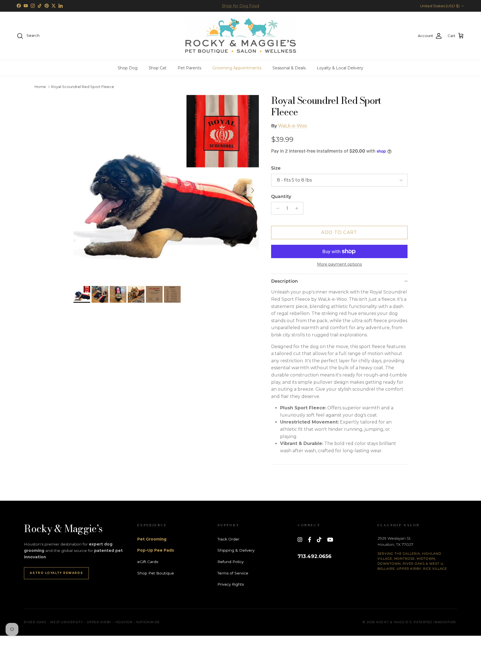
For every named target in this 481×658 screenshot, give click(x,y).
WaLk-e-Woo (292, 125)
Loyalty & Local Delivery (340, 67)
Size (276, 168)
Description (284, 281)
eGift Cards (147, 561)
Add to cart (339, 232)
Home (40, 87)
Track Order (228, 539)
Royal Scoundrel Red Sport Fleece (82, 87)
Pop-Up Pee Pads (155, 550)
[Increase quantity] (298, 208)
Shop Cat (157, 67)
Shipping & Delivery (235, 550)
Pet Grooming (151, 539)
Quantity (281, 196)
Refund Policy (230, 561)
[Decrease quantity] (276, 208)
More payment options (339, 264)
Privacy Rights (230, 584)
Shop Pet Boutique (155, 573)
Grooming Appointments (236, 67)
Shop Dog (128, 67)
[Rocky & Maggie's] (240, 36)
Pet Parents (189, 67)
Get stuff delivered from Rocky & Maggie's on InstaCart (240, 6)
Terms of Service (232, 573)
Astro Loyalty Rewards (56, 573)
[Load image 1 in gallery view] (166, 187)
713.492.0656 (315, 556)
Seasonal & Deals (289, 67)
